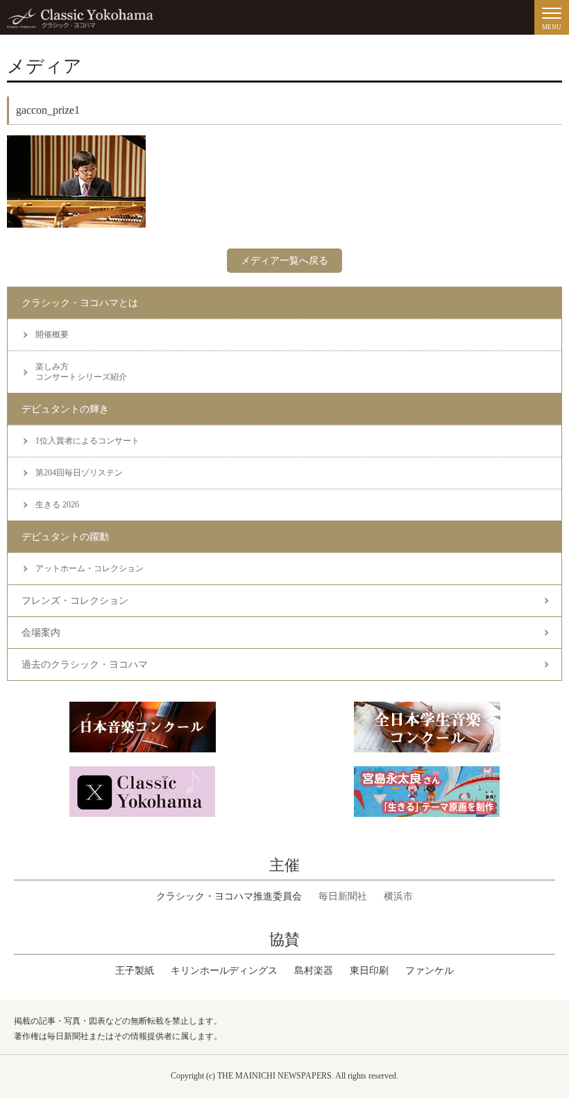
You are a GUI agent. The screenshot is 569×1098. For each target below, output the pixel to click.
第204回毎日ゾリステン (79, 473)
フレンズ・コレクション (75, 601)
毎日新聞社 (343, 896)
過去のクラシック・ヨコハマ (85, 664)
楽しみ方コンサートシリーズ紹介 (81, 372)
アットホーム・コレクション (89, 568)
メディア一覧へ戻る (284, 260)
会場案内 (41, 632)
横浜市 (398, 896)
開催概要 (52, 334)
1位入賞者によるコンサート (87, 441)
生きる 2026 (57, 504)
